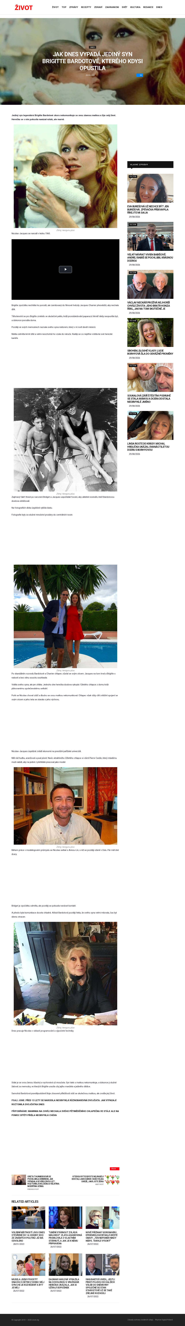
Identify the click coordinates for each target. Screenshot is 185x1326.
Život (55, 7)
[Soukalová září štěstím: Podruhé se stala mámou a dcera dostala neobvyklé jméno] (150, 377)
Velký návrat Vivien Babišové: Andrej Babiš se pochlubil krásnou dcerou (150, 257)
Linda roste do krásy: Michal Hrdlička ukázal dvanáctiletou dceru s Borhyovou (148, 446)
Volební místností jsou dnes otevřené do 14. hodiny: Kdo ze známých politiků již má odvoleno (28, 1236)
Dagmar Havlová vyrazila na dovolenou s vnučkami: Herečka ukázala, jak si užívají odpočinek (64, 1283)
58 (141, 75)
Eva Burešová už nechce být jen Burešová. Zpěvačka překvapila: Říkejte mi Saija (148, 209)
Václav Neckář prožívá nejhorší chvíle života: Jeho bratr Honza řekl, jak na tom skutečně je (148, 305)
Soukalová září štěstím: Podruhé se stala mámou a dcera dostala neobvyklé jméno (149, 398)
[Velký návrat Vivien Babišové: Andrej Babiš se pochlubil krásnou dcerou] (150, 236)
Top (64, 7)
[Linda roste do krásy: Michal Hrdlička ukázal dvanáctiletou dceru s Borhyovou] (150, 425)
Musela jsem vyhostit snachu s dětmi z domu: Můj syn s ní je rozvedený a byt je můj (28, 1283)
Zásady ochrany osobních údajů (140, 1320)
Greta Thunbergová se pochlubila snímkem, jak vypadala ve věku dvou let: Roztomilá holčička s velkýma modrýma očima (43, 1182)
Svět (124, 7)
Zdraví (98, 7)
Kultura (135, 7)
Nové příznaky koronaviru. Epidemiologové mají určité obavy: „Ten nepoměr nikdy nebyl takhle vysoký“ (102, 1236)
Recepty (86, 7)
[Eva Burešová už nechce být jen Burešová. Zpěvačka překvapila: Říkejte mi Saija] (150, 188)
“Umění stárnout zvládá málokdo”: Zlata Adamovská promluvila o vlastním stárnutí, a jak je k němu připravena (65, 1238)
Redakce (148, 7)
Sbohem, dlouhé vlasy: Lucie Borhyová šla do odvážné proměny (150, 352)
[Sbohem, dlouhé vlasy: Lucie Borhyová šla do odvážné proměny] (150, 332)
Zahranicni (112, 7)
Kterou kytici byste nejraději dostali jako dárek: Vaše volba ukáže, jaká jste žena (87, 1180)
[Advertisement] (65, 364)
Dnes (159, 7)
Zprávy (73, 7)
